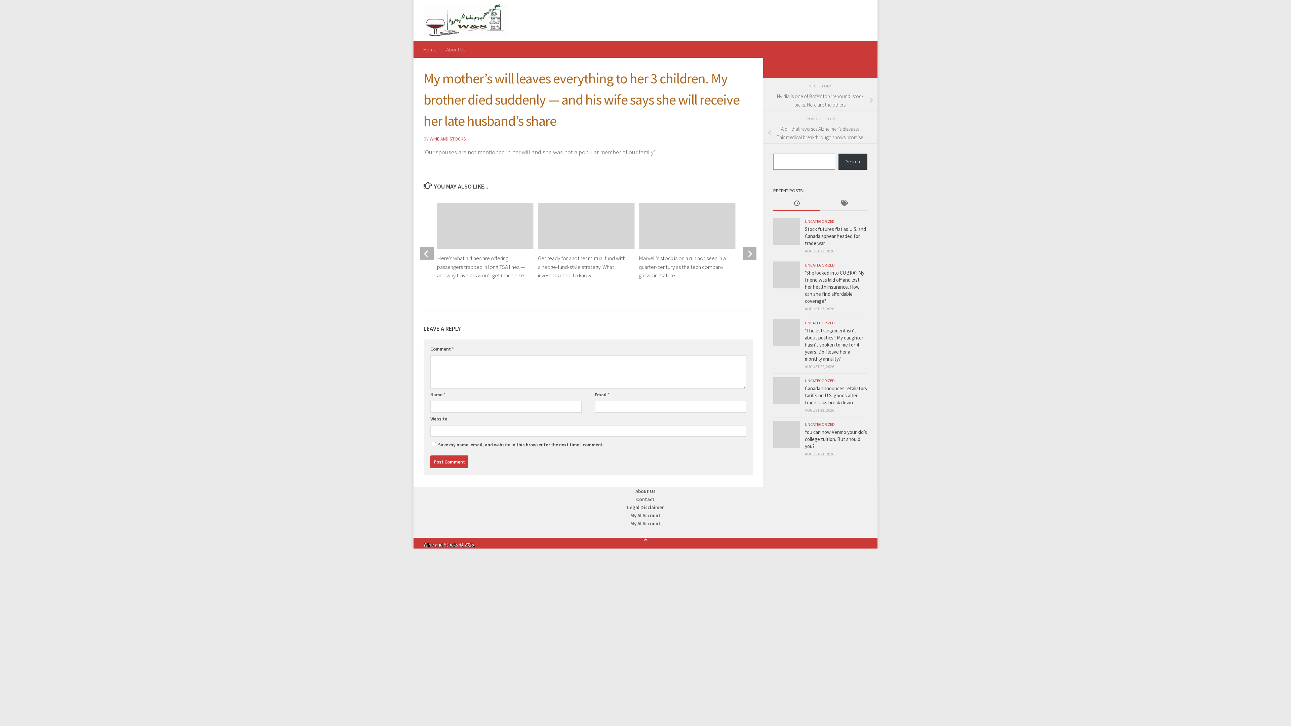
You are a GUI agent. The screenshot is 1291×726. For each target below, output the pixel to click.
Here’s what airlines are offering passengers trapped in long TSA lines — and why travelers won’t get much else (481, 266)
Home (430, 49)
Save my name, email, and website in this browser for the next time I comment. (521, 445)
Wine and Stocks (448, 139)
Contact (645, 499)
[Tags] (843, 204)
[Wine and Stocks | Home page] (466, 20)
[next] (749, 253)
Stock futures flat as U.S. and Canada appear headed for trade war (835, 236)
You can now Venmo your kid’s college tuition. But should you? (836, 439)
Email (602, 395)
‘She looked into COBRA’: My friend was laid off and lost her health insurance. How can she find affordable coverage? (834, 287)
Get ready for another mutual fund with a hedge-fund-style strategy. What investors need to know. (582, 266)
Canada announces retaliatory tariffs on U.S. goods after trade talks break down (836, 395)
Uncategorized (820, 221)
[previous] (427, 253)
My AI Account (645, 515)
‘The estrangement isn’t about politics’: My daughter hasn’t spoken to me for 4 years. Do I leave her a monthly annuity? (834, 344)
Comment (442, 349)
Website (438, 419)
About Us (455, 49)
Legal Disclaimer (645, 507)
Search (853, 161)
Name (437, 395)
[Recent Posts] (796, 204)
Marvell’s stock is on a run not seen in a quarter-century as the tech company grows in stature (682, 266)
